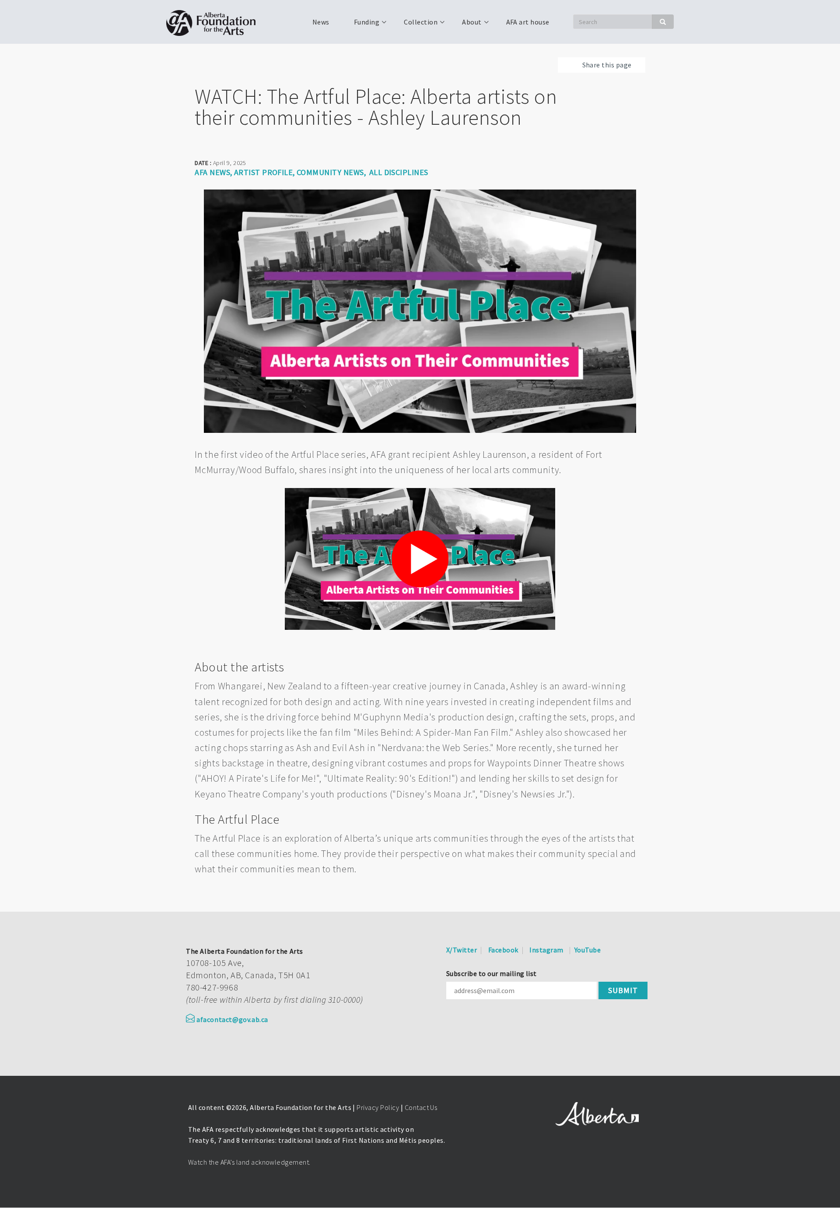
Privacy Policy (378, 1107)
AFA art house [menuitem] (528, 22)
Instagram (546, 949)
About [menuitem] (466, 25)
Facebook (503, 949)
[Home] (214, 22)
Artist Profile (263, 172)
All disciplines (398, 172)
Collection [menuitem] (415, 25)
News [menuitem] (320, 22)
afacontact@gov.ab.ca (232, 1019)
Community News (330, 172)
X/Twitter (461, 949)
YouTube (587, 949)
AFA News (212, 172)
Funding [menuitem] (361, 25)
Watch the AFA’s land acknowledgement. (249, 1162)
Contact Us (421, 1107)
